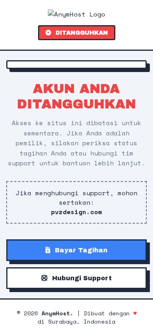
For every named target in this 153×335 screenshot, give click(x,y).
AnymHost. (57, 313)
